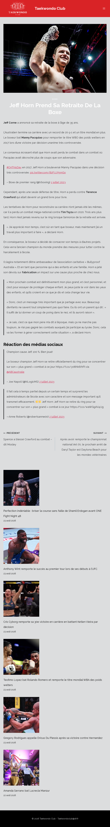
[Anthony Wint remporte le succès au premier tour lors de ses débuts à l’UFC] (55, 546)
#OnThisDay (14, 167)
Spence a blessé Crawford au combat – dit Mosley (27, 439)
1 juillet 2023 (58, 182)
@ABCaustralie (15, 371)
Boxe (55, 99)
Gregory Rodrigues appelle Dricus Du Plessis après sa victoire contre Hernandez (52, 737)
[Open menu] (104, 8)
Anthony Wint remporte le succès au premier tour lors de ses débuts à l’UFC (50, 568)
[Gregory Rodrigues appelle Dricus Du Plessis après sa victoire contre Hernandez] (55, 715)
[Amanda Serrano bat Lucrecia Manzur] (55, 768)
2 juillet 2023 (46, 381)
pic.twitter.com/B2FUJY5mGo (48, 172)
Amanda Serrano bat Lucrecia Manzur (26, 790)
